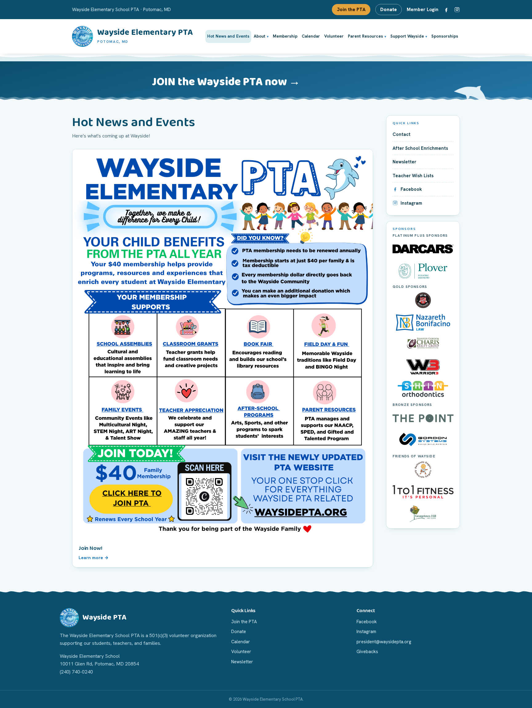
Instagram (366, 631)
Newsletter (242, 662)
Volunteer (334, 36)
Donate (388, 9)
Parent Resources (365, 36)
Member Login (422, 9)
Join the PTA (351, 9)
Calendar (311, 36)
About (259, 36)
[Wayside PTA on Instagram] (457, 10)
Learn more (91, 557)
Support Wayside (407, 36)
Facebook (367, 621)
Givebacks (367, 651)
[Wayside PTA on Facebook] (446, 10)
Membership (285, 36)
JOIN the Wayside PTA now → (226, 82)
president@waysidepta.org (384, 642)
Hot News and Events (228, 36)
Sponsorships (444, 36)
